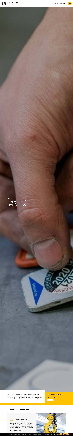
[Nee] (71, 434)
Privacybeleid (66, 434)
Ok (60, 434)
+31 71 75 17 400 (52, 397)
